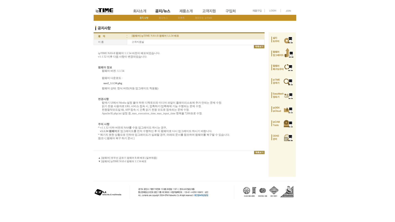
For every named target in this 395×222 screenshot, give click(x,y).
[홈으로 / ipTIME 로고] (111, 7)
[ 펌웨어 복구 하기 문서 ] (120, 138)
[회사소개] (140, 13)
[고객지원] (209, 13)
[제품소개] (186, 13)
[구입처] (232, 13)
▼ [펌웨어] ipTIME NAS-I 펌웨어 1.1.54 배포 (122, 161)
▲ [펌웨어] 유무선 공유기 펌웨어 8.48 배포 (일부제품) (127, 157)
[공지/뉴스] (163, 13)
